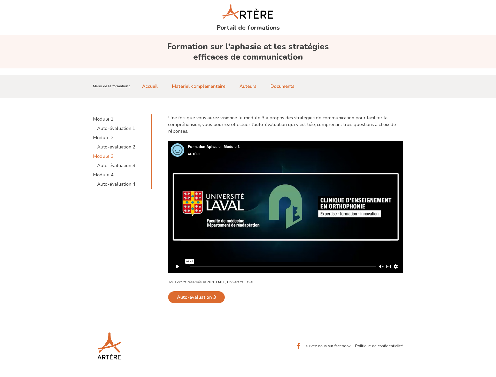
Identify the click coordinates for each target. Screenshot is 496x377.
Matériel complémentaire (199, 86)
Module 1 (103, 119)
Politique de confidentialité (379, 346)
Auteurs (248, 86)
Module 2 (103, 138)
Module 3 (103, 156)
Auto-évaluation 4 (116, 184)
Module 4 (103, 175)
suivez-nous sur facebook (328, 346)
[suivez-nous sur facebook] (298, 346)
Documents (282, 86)
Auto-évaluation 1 (116, 128)
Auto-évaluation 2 (116, 147)
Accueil (150, 86)
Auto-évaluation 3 (116, 165)
